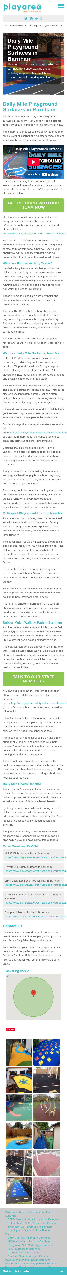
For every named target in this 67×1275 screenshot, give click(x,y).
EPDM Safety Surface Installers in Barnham (33, 1219)
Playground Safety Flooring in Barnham (28, 1211)
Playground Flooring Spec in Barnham (27, 1259)
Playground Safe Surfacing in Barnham (31, 1245)
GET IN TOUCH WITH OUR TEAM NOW (33, 205)
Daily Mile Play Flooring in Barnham (29, 1237)
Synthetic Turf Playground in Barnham (30, 1226)
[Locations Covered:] (4, 5)
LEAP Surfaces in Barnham (24, 1248)
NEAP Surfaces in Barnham (24, 1252)
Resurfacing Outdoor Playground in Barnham (31, 1263)
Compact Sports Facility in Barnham (29, 1256)
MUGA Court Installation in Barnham (29, 1241)
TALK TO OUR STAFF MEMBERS (33, 679)
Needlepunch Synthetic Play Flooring (29, 1230)
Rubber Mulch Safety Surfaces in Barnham (33, 1222)
